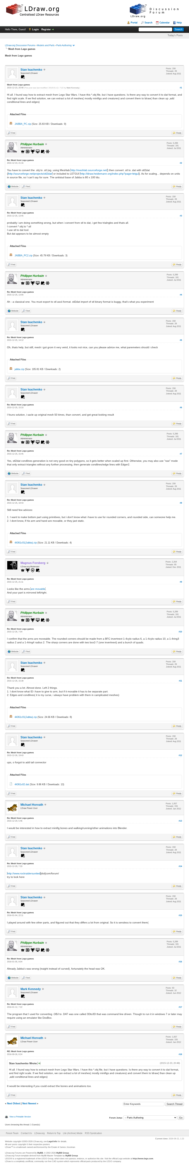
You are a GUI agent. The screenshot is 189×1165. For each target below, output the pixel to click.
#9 (181, 582)
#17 (180, 1007)
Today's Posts (175, 35)
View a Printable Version (20, 1117)
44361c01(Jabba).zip (26, 542)
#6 (181, 407)
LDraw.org (39, 1133)
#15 (180, 915)
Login (35, 29)
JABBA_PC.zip (23, 124)
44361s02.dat (22, 784)
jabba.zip (19, 369)
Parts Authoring (64, 45)
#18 (180, 1054)
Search (148, 22)
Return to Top (54, 1133)
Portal (134, 22)
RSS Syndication (93, 1133)
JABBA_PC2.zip (23, 255)
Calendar (164, 22)
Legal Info (52, 1141)
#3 (181, 216)
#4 (181, 295)
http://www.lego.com (143, 1158)
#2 (181, 163)
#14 (180, 866)
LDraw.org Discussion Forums (20, 45)
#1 (181, 88)
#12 (180, 755)
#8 (181, 503)
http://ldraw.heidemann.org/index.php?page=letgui (109, 173)
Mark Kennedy (73, 88)
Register (46, 29)
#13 (180, 821)
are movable (38, 588)
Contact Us (26, 1133)
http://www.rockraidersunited (23, 873)
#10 (180, 632)
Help (179, 22)
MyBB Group (62, 1153)
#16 (180, 962)
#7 (181, 454)
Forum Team (12, 1133)
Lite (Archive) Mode (73, 1133)
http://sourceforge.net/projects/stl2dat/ (30, 173)
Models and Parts (45, 45)
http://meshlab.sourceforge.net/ (89, 170)
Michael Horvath (31, 804)
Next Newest (29, 1103)
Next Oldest (13, 1103)
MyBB (40, 1153)
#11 (180, 681)
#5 (181, 340)
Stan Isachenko (31, 69)
